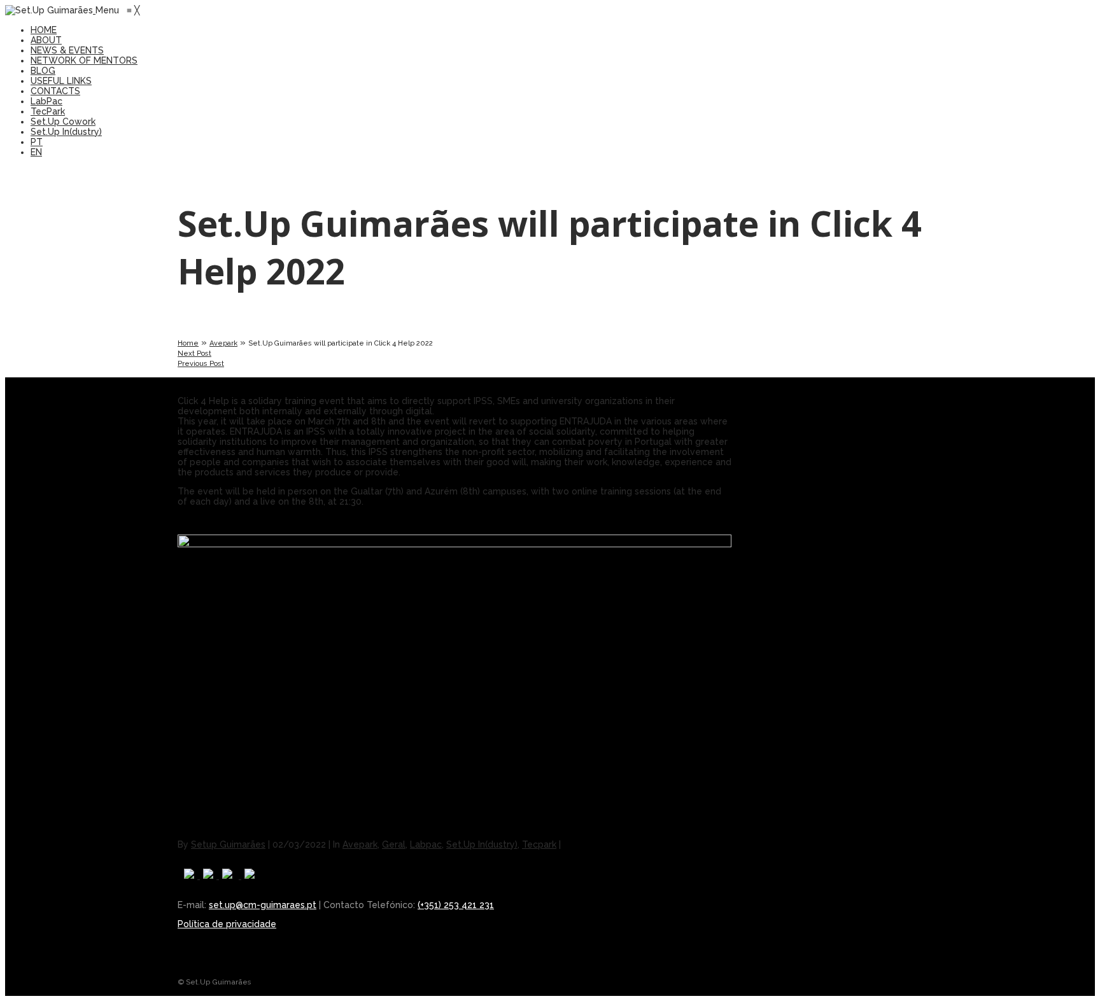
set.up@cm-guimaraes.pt (262, 905)
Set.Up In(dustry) (482, 844)
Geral (393, 844)
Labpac (426, 844)
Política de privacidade (227, 924)
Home (188, 343)
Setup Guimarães (228, 844)
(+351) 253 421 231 (456, 905)
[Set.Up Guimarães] (50, 10)
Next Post (194, 353)
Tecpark (539, 844)
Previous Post (201, 364)
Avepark (223, 343)
